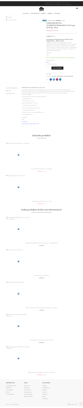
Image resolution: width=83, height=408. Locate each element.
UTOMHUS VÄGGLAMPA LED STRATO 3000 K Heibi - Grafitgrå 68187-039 (41, 243)
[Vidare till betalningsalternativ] (77, 20)
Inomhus (54, 76)
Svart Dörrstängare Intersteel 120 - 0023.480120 (41, 168)
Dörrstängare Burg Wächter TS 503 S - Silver (42, 201)
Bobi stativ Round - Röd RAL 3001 (41, 275)
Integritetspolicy (28, 392)
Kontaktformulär (49, 4)
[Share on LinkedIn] (60, 79)
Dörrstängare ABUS (68, 76)
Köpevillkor (8, 387)
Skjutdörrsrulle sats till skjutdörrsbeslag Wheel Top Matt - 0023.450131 (41, 307)
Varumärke (45, 398)
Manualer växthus (28, 396)
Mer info (8, 90)
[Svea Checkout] (45, 20)
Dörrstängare (60, 76)
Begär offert (27, 387)
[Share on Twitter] (54, 79)
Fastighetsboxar (46, 387)
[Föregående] (72, 20)
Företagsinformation (11, 385)
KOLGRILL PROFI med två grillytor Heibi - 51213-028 (41, 340)
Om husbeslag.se (10, 394)
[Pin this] (57, 79)
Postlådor (44, 385)
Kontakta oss (27, 385)
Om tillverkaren (10, 93)
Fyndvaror (44, 394)
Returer (8, 392)
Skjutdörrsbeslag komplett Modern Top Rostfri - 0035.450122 (41, 372)
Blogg (43, 396)
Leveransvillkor (9, 390)
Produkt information (11, 88)
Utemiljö (44, 390)
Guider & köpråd (28, 394)
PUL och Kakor (27, 390)
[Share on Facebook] (51, 79)
